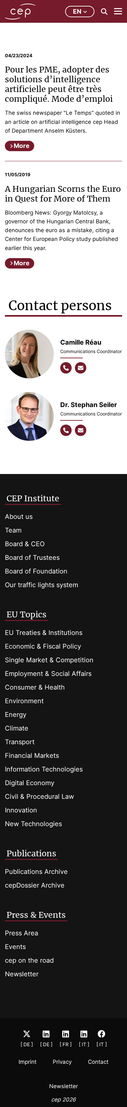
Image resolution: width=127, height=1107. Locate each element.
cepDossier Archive (34, 885)
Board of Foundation (36, 571)
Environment (24, 701)
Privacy (62, 1062)
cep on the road (29, 960)
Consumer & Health (35, 687)
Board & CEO (25, 544)
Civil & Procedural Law (39, 796)
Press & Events (36, 915)
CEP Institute (33, 498)
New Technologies (33, 824)
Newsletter (21, 974)
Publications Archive (36, 872)
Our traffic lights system (41, 585)
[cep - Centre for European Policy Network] (20, 12)
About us (19, 517)
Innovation (21, 810)
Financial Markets (32, 755)
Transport (20, 742)
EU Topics (27, 614)
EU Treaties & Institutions (43, 633)
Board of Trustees (32, 557)
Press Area (21, 933)
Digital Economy (29, 783)
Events (15, 947)
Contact (98, 1062)
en (77, 11)
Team (13, 530)
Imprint (27, 1062)
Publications (31, 853)
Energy (15, 714)
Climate (16, 728)
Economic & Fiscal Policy (43, 646)
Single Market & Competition (49, 660)
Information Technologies (44, 769)
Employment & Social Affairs (48, 674)
